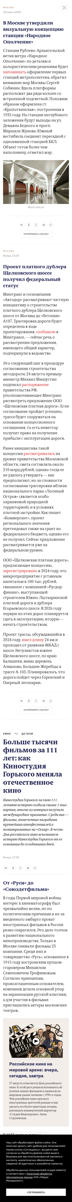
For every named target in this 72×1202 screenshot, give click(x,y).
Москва (8, 7)
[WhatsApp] (50, 224)
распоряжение (35, 385)
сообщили (45, 332)
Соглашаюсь (36, 1192)
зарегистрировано (20, 571)
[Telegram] (43, 224)
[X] (36, 224)
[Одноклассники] (28, 224)
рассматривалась (39, 454)
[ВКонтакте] (21, 224)
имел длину (32, 640)
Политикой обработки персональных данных (29, 1175)
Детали (27, 733)
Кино (7, 733)
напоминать (14, 72)
